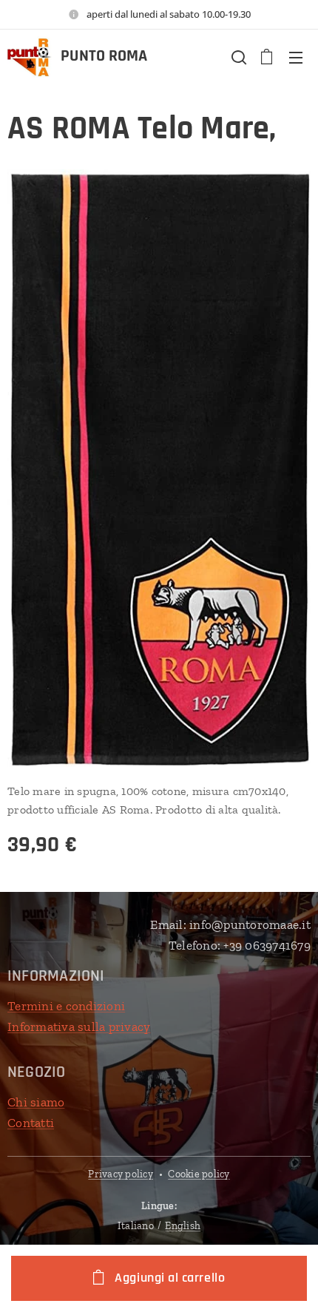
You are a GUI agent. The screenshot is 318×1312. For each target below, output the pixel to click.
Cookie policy (198, 1174)
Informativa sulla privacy (78, 1026)
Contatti (30, 1122)
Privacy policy (120, 1174)
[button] (237, 56)
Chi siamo (35, 1102)
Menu (296, 57)
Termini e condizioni (66, 1005)
